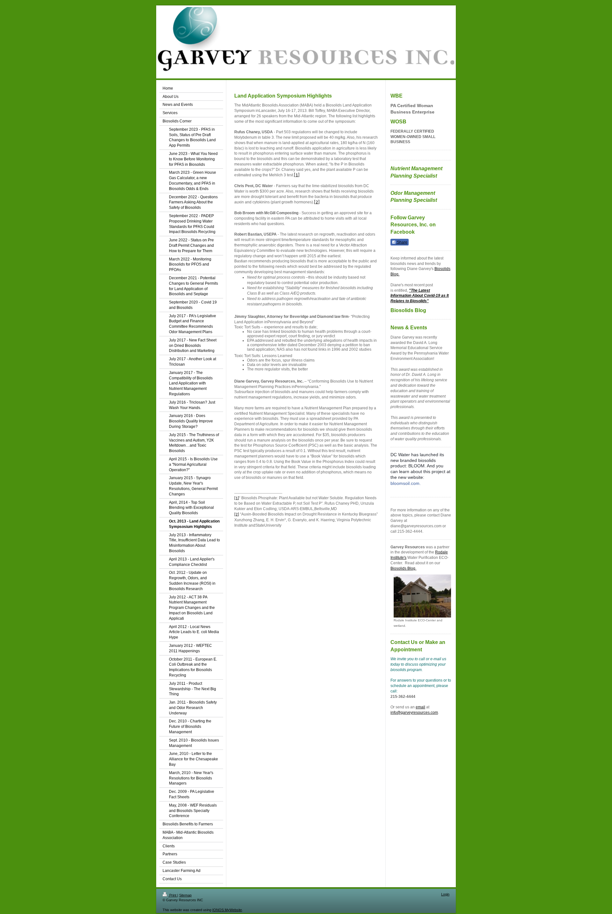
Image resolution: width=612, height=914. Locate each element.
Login (445, 894)
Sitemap (185, 895)
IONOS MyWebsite (227, 910)
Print (172, 895)
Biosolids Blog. (403, 568)
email (420, 707)
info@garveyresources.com (414, 712)
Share (401, 242)
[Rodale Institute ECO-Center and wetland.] (422, 596)
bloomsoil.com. (405, 483)
